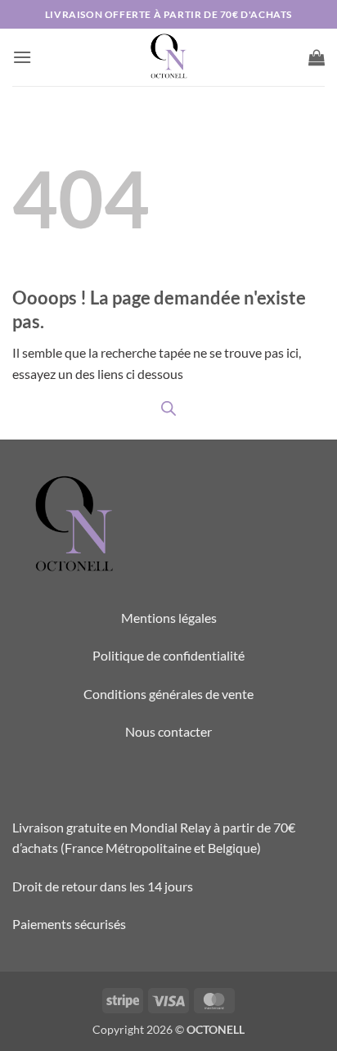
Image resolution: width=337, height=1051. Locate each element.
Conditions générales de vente (168, 693)
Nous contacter (168, 731)
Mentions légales (169, 617)
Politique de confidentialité (168, 655)
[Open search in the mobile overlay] (168, 408)
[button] (22, 57)
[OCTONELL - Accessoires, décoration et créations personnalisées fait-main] (168, 57)
